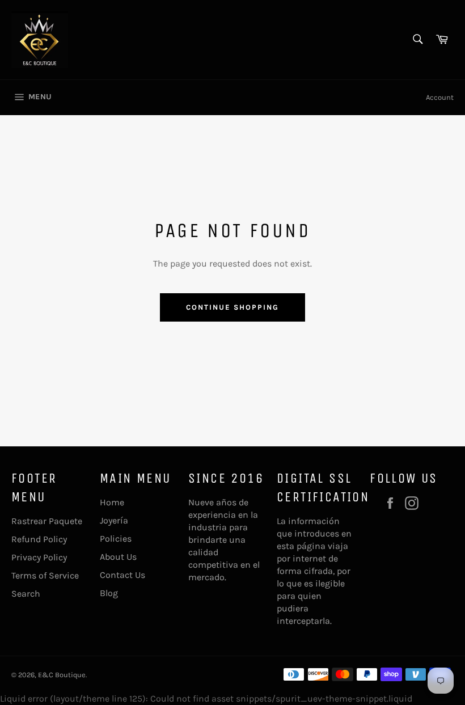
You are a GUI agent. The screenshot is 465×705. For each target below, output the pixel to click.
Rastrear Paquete (46, 521)
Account (440, 97)
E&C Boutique (62, 674)
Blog (109, 593)
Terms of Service (45, 575)
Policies (116, 538)
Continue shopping (232, 307)
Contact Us (122, 574)
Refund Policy (39, 539)
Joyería (114, 520)
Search (25, 593)
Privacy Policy (39, 557)
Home (112, 502)
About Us (118, 556)
